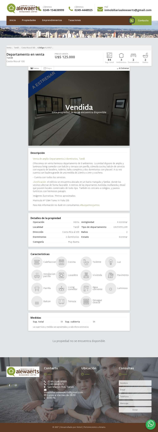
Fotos (36, 68)
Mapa (49, 68)
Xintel (79, 427)
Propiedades (29, 20)
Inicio (13, 20)
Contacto (143, 20)
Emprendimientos (52, 20)
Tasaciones (74, 20)
